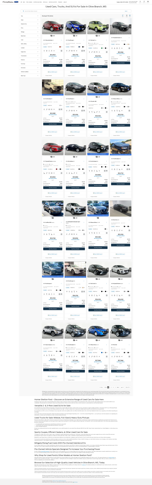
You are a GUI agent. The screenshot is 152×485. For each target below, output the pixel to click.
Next (118, 387)
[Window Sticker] (84, 51)
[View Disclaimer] (54, 51)
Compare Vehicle (48, 75)
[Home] (21, 2)
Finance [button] (60, 2)
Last (122, 387)
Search (126, 11)
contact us (84, 464)
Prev (105, 387)
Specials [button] (45, 2)
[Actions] (61, 40)
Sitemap (54, 480)
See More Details (53, 65)
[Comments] (61, 51)
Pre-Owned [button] (29, 2)
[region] (52, 61)
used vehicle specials (45, 451)
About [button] (65, 2)
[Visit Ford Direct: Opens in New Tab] (75, 482)
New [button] (24, 2)
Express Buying (37, 2)
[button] (62, 26)
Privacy (57, 480)
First (101, 387)
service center (111, 457)
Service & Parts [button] (53, 2)
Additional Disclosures (62, 480)
